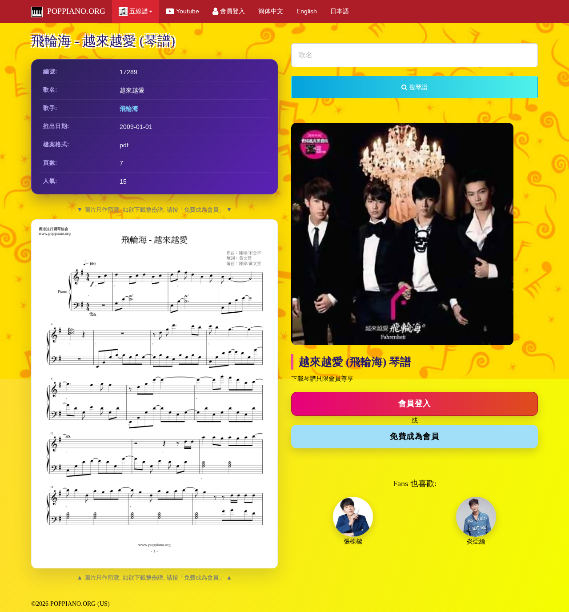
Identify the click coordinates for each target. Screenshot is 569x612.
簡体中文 (270, 11)
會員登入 (231, 11)
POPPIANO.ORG (74, 11)
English (307, 11)
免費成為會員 (414, 436)
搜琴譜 (417, 87)
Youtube (186, 11)
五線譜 (138, 11)
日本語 (339, 11)
